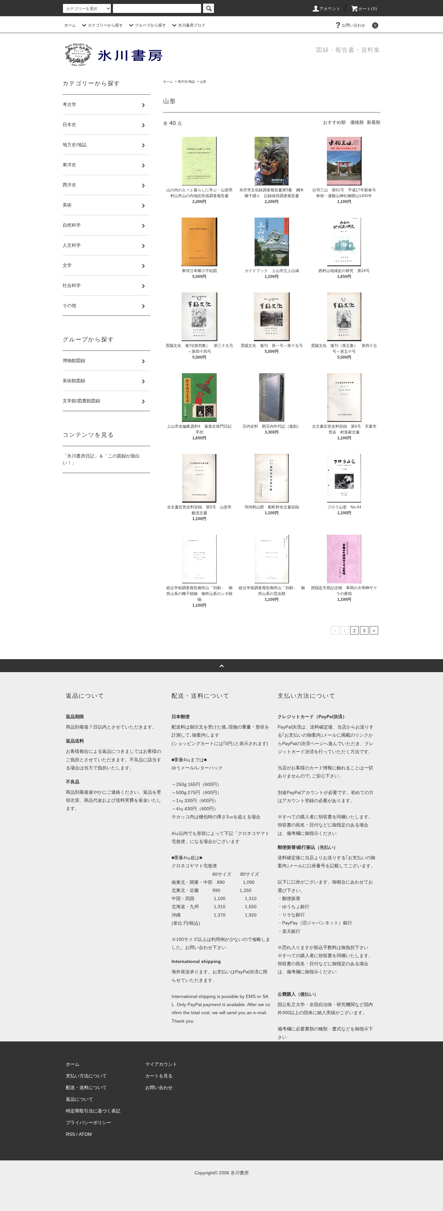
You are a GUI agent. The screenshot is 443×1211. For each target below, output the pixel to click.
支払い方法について (86, 1075)
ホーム (70, 25)
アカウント (330, 8)
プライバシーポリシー (88, 1122)
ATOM (85, 1134)
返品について (79, 1099)
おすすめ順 (334, 122)
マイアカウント (161, 1064)
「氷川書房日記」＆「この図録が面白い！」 (101, 459)
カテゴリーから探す (105, 25)
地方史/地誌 (186, 81)
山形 (203, 81)
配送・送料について (86, 1087)
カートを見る (159, 1075)
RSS (70, 1134)
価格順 (357, 122)
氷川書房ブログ (191, 25)
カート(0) (367, 8)
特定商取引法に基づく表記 (93, 1110)
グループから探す (150, 25)
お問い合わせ (353, 25)
